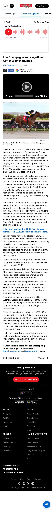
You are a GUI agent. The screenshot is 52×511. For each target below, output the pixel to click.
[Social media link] (19, 483)
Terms (29, 479)
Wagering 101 (31, 351)
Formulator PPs (33, 443)
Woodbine (7, 451)
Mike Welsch (8, 65)
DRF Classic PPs (33, 439)
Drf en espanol (11, 465)
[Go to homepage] (26, 6)
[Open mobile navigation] (5, 6)
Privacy (38, 479)
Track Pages (32, 418)
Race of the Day (34, 414)
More (5, 426)
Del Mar (6, 418)
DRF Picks (31, 455)
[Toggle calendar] (12, 6)
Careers (14, 479)
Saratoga (7, 414)
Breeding (31, 426)
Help (22, 479)
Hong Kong (7, 422)
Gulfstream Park (9, 443)
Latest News (32, 422)
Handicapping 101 (11, 351)
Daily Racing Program (36, 451)
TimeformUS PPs (34, 447)
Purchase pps (10, 469)
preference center (13, 472)
